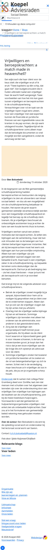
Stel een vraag (9, 520)
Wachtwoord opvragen (11, 35)
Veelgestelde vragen (12, 526)
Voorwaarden (8, 540)
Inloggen (6, 30)
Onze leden (7, 514)
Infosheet (6, 507)
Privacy (20, 540)
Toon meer (6, 448)
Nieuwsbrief (8, 529)
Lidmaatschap (8, 504)
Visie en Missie (9, 498)
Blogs (5, 24)
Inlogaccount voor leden (14, 523)
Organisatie (7, 488)
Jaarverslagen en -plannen (14, 495)
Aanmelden (7, 510)
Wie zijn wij (7, 492)
